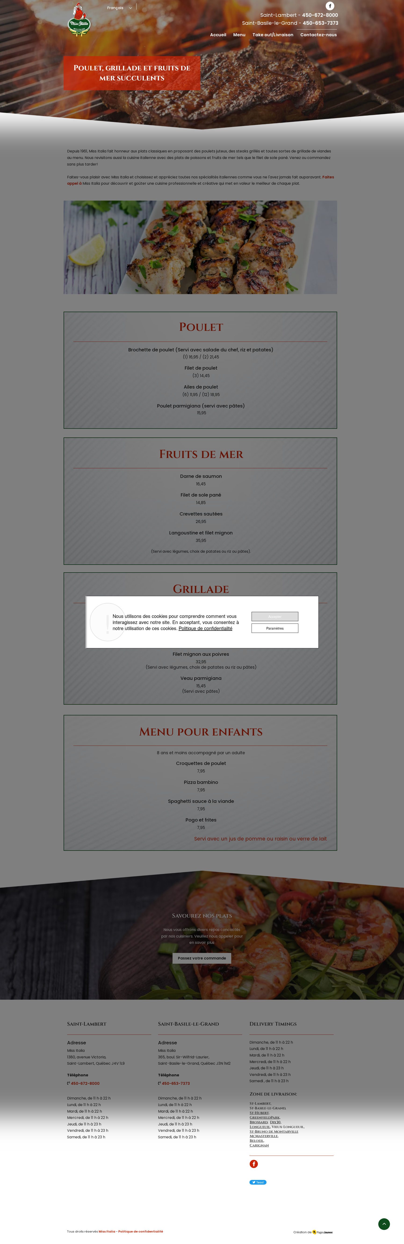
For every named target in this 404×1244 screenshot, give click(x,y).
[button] (239, 35)
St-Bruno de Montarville (274, 1131)
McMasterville (264, 1136)
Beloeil (256, 1140)
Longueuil (260, 1127)
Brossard (258, 1122)
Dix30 (275, 1122)
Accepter (274, 616)
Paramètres (275, 628)
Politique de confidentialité (205, 628)
